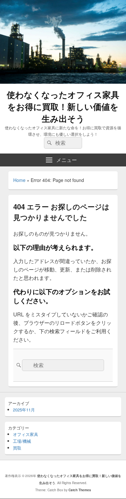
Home (19, 180)
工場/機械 (22, 441)
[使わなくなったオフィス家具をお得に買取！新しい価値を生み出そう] (63, 81)
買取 (17, 448)
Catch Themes (79, 490)
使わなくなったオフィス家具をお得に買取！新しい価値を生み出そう (63, 106)
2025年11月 (24, 410)
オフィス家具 (25, 434)
